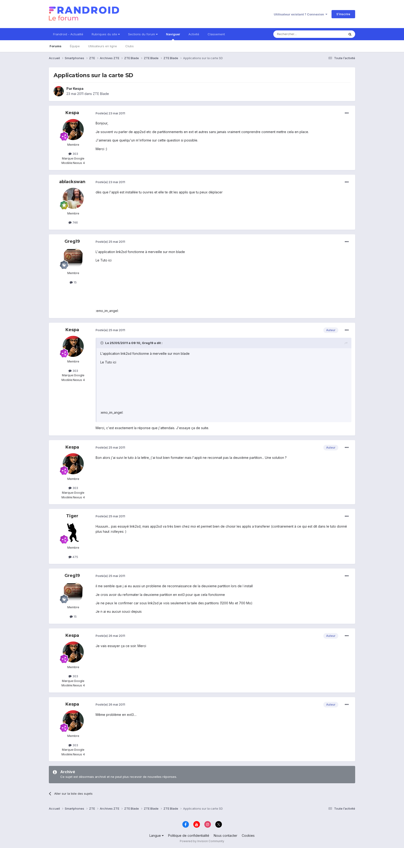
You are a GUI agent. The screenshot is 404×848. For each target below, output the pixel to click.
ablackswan (72, 181)
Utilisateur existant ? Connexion (299, 14)
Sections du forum (142, 34)
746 (75, 222)
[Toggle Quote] (102, 343)
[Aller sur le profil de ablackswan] (73, 198)
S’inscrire (343, 14)
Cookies (248, 835)
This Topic (331, 34)
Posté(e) (110, 113)
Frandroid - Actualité (68, 34)
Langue (155, 835)
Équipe (75, 46)
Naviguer (173, 34)
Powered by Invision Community (202, 841)
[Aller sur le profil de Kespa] (59, 91)
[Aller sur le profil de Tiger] (73, 532)
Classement (216, 34)
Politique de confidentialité (188, 835)
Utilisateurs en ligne (102, 46)
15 (75, 282)
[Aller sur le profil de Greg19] (73, 257)
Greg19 (72, 241)
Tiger (72, 515)
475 (75, 557)
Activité (193, 34)
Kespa (78, 89)
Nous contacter (225, 835)
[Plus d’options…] (346, 113)
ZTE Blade (101, 94)
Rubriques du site (105, 34)
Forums (55, 46)
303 (75, 154)
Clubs (129, 46)
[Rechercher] (350, 34)
